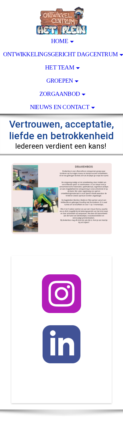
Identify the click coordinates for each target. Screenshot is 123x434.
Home (59, 41)
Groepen (59, 80)
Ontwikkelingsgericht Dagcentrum (60, 54)
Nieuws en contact (59, 107)
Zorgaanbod (59, 94)
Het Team (59, 67)
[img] (61, 17)
